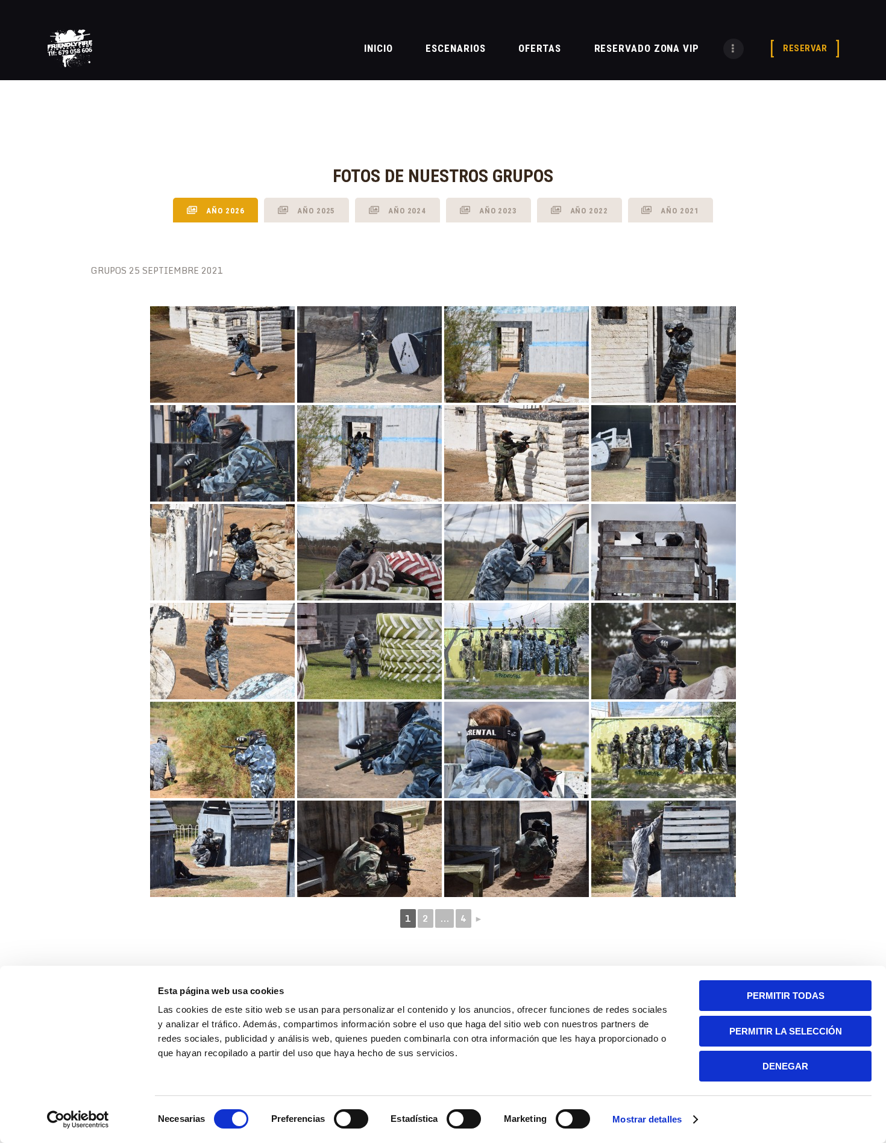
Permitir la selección (785, 1031)
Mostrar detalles (647, 1119)
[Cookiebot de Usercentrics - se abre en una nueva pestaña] (78, 1119)
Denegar (785, 1066)
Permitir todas (786, 995)
